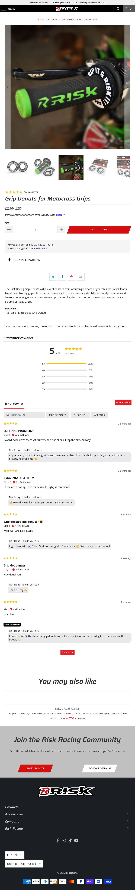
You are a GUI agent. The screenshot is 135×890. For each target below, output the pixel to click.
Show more (67, 652)
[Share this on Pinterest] (71, 277)
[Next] (127, 87)
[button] (67, 364)
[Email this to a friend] (81, 277)
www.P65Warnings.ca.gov (74, 718)
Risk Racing (71, 872)
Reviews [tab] (14, 403)
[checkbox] (99, 415)
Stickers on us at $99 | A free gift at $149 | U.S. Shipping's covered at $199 (67, 2)
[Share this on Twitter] (53, 277)
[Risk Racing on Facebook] (58, 840)
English (12, 855)
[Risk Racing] (67, 8)
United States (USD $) (22, 864)
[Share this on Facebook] (62, 277)
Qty (7, 222)
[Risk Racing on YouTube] (76, 840)
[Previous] (8, 87)
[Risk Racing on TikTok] (70, 840)
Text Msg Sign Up (99, 768)
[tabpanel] (67, 535)
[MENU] (2, 8)
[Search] (118, 8)
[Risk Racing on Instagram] (64, 840)
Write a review (123, 402)
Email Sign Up (35, 768)
